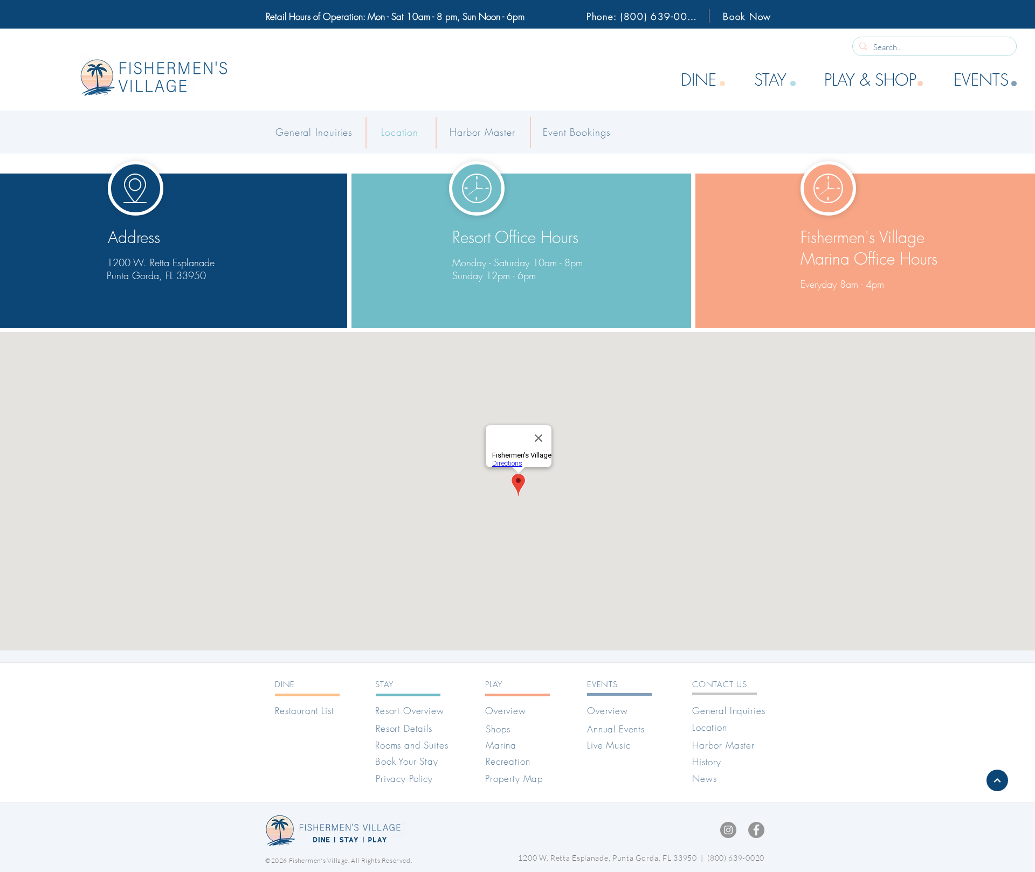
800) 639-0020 (737, 857)
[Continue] (997, 780)
